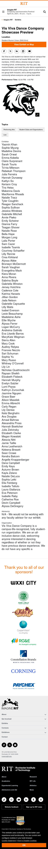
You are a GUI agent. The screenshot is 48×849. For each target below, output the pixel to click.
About (4, 777)
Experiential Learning (10, 785)
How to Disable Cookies (27, 840)
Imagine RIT (20, 12)
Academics (6, 781)
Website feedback (11, 807)
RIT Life (33, 781)
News (32, 790)
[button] (3, 12)
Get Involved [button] (6, 719)
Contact (5, 737)
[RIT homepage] (18, 769)
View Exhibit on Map (24, 44)
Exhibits (18, 20)
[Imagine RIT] (10, 704)
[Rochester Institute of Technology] (24, 3)
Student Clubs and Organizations (31, 129)
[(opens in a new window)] (23, 582)
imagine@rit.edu (7, 756)
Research (33, 777)
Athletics (33, 785)
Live (5, 135)
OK (24, 845)
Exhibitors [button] (5, 732)
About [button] (4, 714)
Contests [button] (5, 728)
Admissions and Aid (9, 790)
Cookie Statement (9, 840)
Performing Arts (9, 129)
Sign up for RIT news (34, 807)
